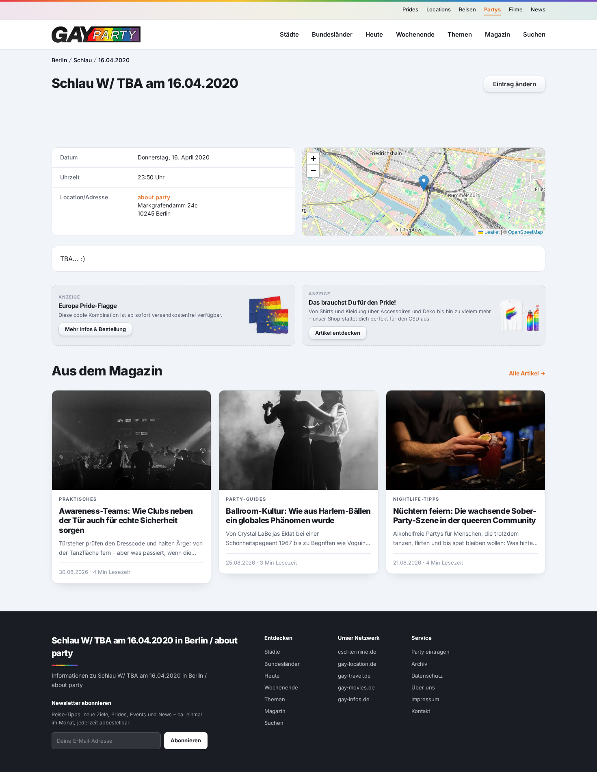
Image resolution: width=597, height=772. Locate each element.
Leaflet (491, 231)
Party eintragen (430, 651)
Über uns (423, 687)
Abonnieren (186, 740)
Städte (289, 34)
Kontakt (420, 711)
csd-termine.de (357, 651)
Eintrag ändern (514, 84)
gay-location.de (357, 664)
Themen (460, 34)
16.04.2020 (114, 60)
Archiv (419, 664)
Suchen (534, 34)
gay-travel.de (354, 675)
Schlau (83, 60)
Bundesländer (332, 34)
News (538, 9)
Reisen (467, 9)
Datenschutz (427, 675)
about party (154, 197)
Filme (516, 9)
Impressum (425, 699)
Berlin (59, 60)
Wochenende (415, 34)
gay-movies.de (356, 687)
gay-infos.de (354, 699)
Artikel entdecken (337, 332)
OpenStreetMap (525, 231)
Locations (438, 9)
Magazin (497, 34)
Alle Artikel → (527, 373)
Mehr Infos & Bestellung (95, 329)
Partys (492, 9)
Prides (410, 9)
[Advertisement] (298, 120)
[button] (424, 183)
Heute (374, 34)
